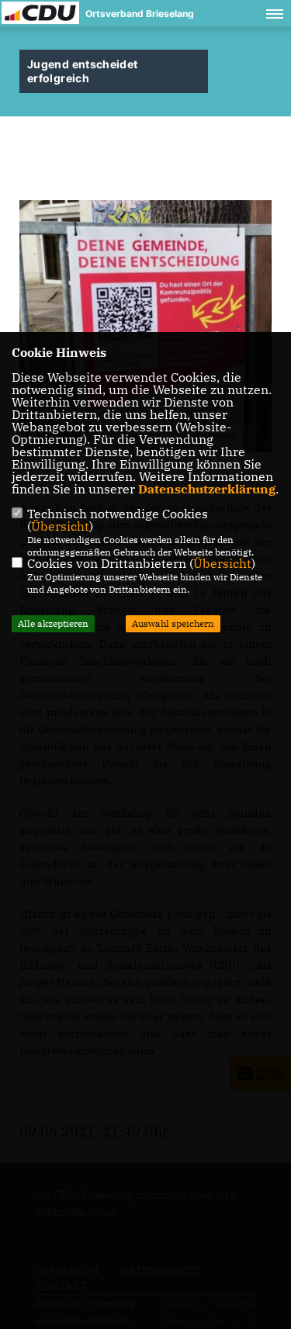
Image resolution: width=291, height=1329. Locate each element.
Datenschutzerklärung (206, 489)
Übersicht (60, 526)
